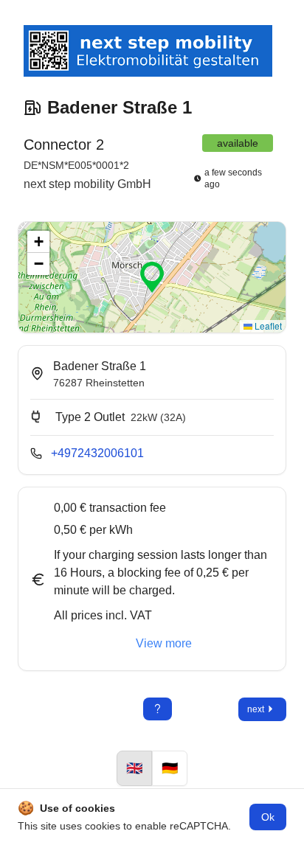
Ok (267, 817)
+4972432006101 (97, 453)
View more (164, 643)
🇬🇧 (134, 768)
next (255, 709)
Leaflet (267, 325)
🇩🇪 (170, 768)
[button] (152, 277)
